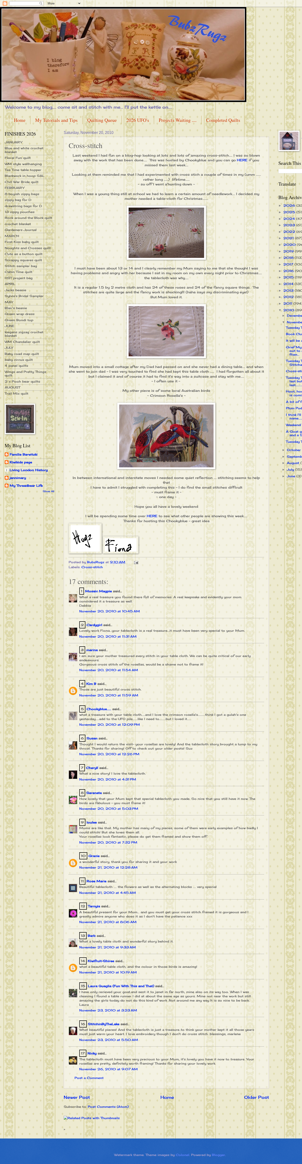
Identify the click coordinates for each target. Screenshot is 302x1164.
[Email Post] (136, 562)
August (293, 463)
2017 (288, 264)
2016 (289, 271)
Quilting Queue (102, 120)
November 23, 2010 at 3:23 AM (108, 1010)
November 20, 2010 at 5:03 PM (108, 808)
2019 (289, 251)
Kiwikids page (21, 462)
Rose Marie (96, 881)
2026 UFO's (137, 120)
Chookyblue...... (99, 709)
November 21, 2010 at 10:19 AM (108, 972)
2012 (289, 297)
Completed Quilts (223, 120)
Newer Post (77, 1097)
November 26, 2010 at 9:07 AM (108, 1069)
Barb (92, 936)
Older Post (256, 1097)
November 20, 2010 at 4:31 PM (107, 779)
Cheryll (92, 768)
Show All (48, 491)
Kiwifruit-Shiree (101, 961)
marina (92, 650)
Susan (92, 738)
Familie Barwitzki (24, 454)
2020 (290, 245)
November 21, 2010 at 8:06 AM (108, 922)
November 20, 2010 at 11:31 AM (108, 636)
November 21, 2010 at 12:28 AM (108, 867)
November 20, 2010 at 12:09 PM (109, 724)
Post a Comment (89, 1078)
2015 (289, 277)
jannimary (18, 478)
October (294, 450)
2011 (288, 303)
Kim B (91, 684)
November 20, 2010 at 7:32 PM (108, 842)
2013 (289, 290)
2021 (289, 238)
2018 (289, 258)
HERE (242, 160)
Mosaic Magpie (98, 591)
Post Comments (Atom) (108, 1107)
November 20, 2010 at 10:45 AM (109, 611)
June (291, 476)
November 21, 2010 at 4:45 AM (107, 893)
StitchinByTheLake (103, 1024)
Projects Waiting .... (178, 120)
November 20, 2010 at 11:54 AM (108, 670)
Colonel (182, 1155)
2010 (289, 310)
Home (19, 120)
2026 (289, 205)
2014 (289, 284)
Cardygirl (94, 625)
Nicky (92, 1053)
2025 (289, 212)
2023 (289, 225)
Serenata (94, 793)
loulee (92, 822)
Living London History (29, 470)
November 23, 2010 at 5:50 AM (108, 1040)
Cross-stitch (92, 567)
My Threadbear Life (26, 485)
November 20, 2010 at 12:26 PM (109, 754)
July (291, 469)
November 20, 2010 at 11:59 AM (108, 695)
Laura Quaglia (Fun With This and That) (121, 986)
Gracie (94, 856)
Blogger (218, 1155)
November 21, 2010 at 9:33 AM (107, 947)
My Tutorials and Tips (56, 120)
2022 (289, 232)
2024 (289, 219)
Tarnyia (94, 906)
